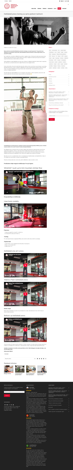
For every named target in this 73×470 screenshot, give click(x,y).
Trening (39, 8)
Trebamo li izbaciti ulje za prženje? (54, 403)
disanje (65, 52)
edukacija (54, 54)
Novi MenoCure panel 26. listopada (54, 405)
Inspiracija (50, 83)
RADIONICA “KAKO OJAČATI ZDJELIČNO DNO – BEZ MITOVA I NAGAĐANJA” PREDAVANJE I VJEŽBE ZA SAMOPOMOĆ (58, 99)
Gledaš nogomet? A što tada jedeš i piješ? (56, 411)
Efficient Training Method (61, 54)
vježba (50, 67)
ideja (53, 58)
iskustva (61, 58)
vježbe (59, 67)
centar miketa (63, 50)
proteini (64, 62)
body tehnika (54, 50)
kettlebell (66, 58)
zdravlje (62, 67)
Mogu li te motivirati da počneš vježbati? (55, 400)
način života (51, 62)
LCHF (55, 60)
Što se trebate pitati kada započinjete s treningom (30, 374)
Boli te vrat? (50, 407)
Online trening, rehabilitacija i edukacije (56, 102)
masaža (58, 60)
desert (59, 52)
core (55, 52)
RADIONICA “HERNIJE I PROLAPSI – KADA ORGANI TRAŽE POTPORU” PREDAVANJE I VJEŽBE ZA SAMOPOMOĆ (58, 96)
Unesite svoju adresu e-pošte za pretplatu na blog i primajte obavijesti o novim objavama (58, 112)
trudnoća (63, 65)
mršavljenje (63, 60)
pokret (56, 62)
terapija (55, 65)
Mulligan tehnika (7, 373)
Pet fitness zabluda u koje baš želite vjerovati (41, 374)
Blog (55, 8)
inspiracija (57, 58)
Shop (59, 8)
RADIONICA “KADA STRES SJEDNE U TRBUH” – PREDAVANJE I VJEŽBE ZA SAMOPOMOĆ (57, 92)
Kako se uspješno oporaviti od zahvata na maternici (57, 409)
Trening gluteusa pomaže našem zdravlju (18, 374)
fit (56, 56)
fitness (59, 56)
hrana (50, 58)
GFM (62, 56)
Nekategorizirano (52, 85)
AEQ (50, 50)
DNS (50, 54)
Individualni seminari (52, 76)
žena (66, 67)
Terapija (44, 8)
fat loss (53, 56)
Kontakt (64, 8)
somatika (51, 65)
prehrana (60, 62)
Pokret (15, 47)
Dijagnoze (50, 8)
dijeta (62, 52)
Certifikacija (51, 52)
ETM (50, 56)
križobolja (51, 60)
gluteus (66, 56)
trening (59, 65)
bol (58, 50)
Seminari (50, 78)
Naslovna (33, 8)
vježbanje (54, 67)
